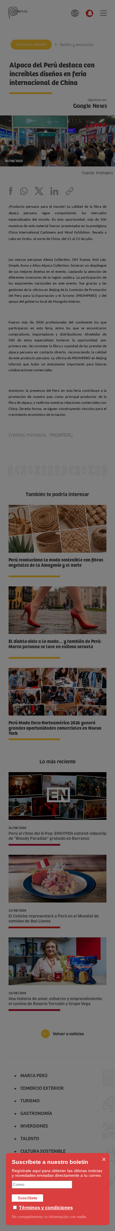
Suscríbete (27, 1198)
